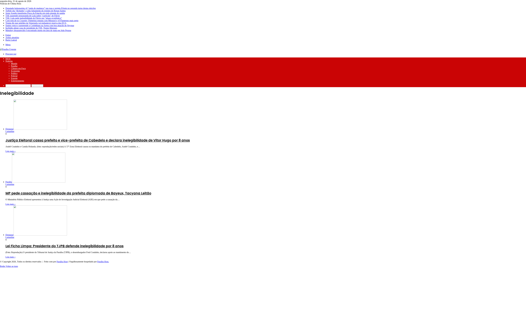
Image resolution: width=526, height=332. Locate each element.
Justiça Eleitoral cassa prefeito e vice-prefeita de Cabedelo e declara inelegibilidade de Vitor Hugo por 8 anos (97, 140)
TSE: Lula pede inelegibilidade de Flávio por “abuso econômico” (33, 18)
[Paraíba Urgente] (8, 49)
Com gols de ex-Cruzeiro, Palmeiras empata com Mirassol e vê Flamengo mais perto (41, 20)
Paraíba (14, 66)
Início (7, 58)
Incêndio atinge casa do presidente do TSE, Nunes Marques (31, 28)
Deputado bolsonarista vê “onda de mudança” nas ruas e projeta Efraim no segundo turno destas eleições (50, 8)
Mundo (14, 63)
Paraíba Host (62, 261)
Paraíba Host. (103, 261)
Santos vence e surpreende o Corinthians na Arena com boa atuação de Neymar (39, 25)
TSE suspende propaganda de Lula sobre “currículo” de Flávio (32, 16)
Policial (14, 76)
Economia (15, 71)
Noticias (9, 61)
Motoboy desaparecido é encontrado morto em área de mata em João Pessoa (38, 30)
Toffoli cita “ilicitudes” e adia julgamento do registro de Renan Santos (35, 11)
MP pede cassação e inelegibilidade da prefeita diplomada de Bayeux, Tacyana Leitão (78, 193)
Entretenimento (17, 81)
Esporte (14, 78)
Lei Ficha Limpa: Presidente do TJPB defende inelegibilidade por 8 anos (64, 246)
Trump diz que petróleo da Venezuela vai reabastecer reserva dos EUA (35, 23)
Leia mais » (10, 151)
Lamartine (9, 131)
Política (14, 73)
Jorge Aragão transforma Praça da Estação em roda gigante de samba (35, 13)
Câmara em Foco (18, 68)
